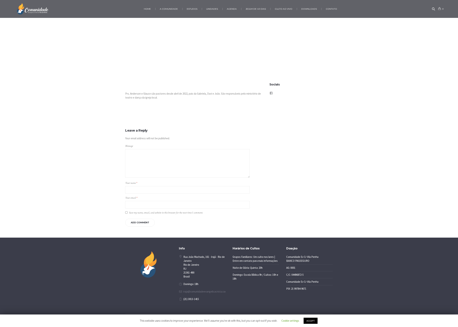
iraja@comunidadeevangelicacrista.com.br (206, 291)
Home (218, 64)
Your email (131, 198)
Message (129, 146)
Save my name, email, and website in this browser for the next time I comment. (166, 212)
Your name (131, 183)
